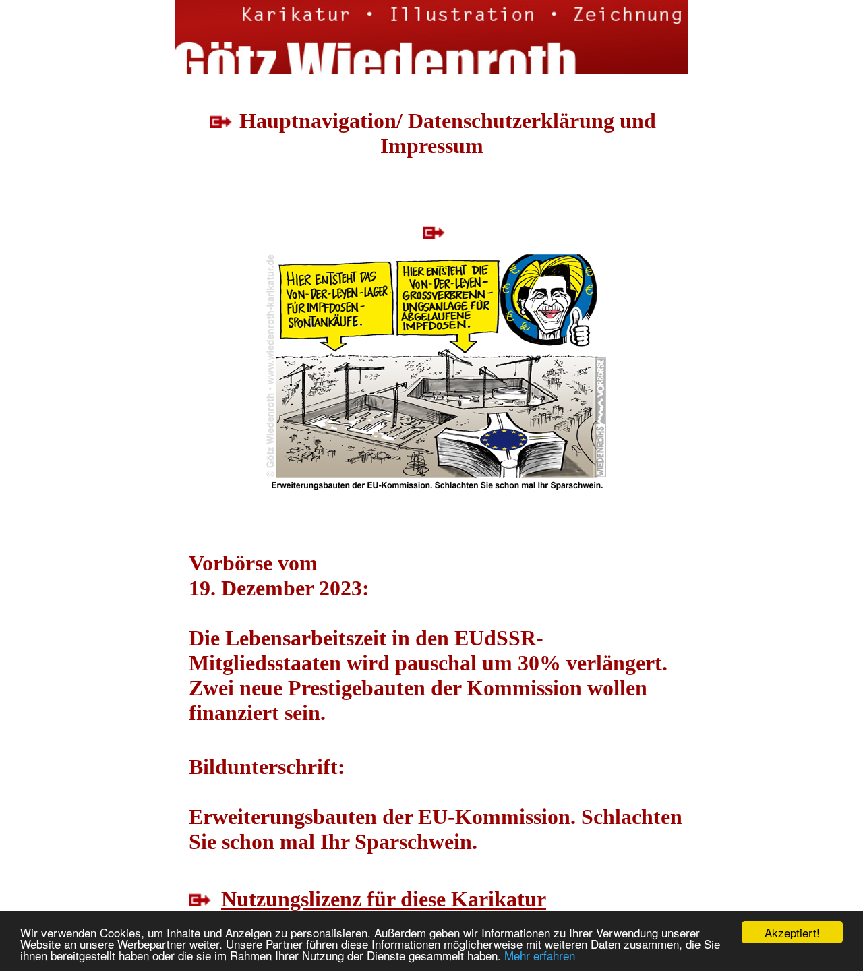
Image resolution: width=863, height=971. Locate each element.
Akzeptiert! (792, 932)
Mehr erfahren (539, 955)
